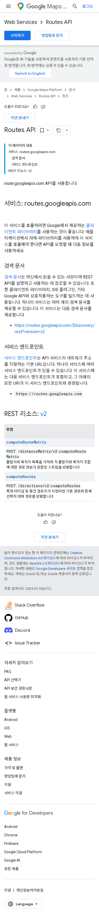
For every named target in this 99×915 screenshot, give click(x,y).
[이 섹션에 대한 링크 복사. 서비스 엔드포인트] (49, 347)
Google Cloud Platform (23, 852)
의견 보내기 (20, 117)
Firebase (11, 843)
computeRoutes (21, 476)
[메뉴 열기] (8, 6)
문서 (72, 90)
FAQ (7, 671)
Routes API (59, 22)
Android (10, 720)
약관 (7, 890)
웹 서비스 (11, 745)
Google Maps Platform (44, 90)
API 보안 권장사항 (18, 688)
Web (8, 736)
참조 (65, 96)
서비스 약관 (13, 793)
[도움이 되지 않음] (43, 107)
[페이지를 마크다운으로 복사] (58, 130)
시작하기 (17, 35)
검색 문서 (12, 276)
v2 (43, 414)
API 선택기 (12, 680)
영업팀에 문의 (52, 35)
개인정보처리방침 (30, 890)
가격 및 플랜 (13, 768)
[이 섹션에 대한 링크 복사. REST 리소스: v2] (52, 414)
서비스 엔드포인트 (20, 357)
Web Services (20, 22)
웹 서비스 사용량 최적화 (22, 697)
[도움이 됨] (35, 107)
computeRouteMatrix (26, 442)
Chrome (11, 835)
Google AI (12, 860)
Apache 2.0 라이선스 (45, 563)
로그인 (87, 6)
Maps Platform (57, 6)
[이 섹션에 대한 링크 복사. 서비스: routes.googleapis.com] (9, 212)
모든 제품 (11, 869)
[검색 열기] (75, 6)
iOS (7, 728)
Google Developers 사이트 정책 (59, 569)
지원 (7, 784)
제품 (17, 90)
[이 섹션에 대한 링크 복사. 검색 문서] (30, 266)
